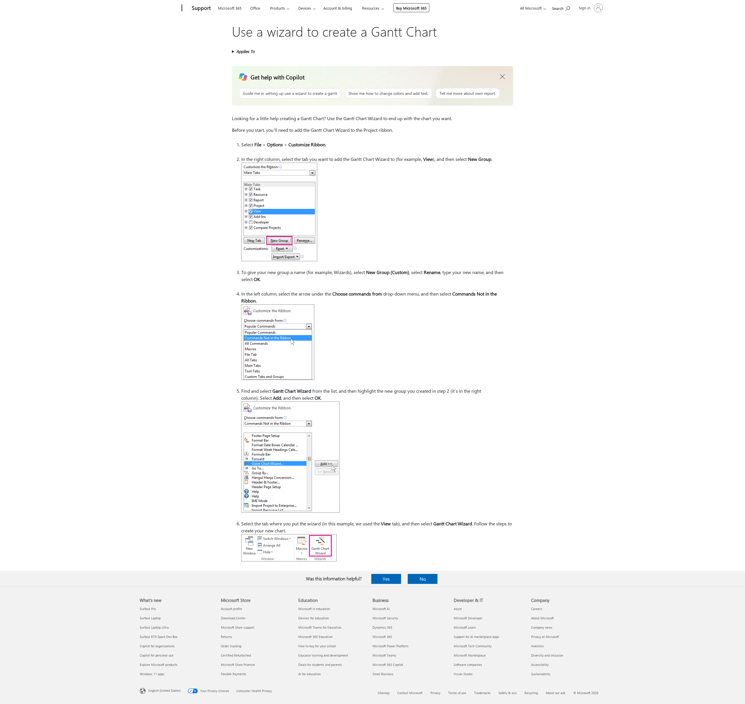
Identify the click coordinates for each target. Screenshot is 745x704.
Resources (370, 8)
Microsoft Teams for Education (319, 627)
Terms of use (457, 693)
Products (277, 8)
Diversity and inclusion (547, 655)
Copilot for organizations (157, 646)
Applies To (245, 51)
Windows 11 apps (152, 674)
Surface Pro (148, 609)
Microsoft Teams (384, 655)
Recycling (531, 693)
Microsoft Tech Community (473, 646)
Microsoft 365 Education (315, 636)
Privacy (435, 693)
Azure (458, 609)
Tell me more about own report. (467, 93)
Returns (226, 636)
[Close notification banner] (502, 76)
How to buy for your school (317, 646)
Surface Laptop (150, 618)
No (423, 579)
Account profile (231, 609)
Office (255, 8)
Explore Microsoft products (159, 664)
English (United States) (164, 690)
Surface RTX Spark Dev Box (159, 636)
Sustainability (540, 674)
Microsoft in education (314, 609)
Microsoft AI (381, 609)
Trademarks (482, 693)
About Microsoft (542, 618)
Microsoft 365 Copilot (387, 664)
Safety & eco (508, 693)
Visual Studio (463, 674)
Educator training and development (323, 655)
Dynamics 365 (382, 627)
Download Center (233, 618)
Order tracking (231, 646)
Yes (386, 579)
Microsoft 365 (230, 8)
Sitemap (383, 693)
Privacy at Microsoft (545, 636)
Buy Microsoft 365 (411, 8)
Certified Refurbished (236, 655)
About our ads (555, 693)
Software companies (468, 664)
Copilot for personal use (156, 655)
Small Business (382, 674)
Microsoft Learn (465, 627)
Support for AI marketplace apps (476, 636)
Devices (304, 8)
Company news (541, 627)
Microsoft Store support (237, 627)
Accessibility (540, 664)
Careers (536, 609)
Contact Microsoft (410, 693)
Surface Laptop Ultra (154, 627)
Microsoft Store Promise (238, 664)
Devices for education (313, 618)
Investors (537, 646)
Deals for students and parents (320, 664)
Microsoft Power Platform (390, 646)
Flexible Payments (233, 674)
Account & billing (337, 8)
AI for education (309, 674)
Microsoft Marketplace (470, 655)
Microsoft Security (385, 618)
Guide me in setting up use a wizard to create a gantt (290, 93)
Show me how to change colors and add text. (388, 93)
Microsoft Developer (468, 618)
